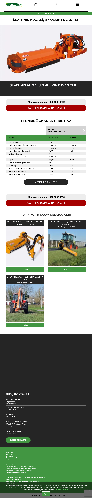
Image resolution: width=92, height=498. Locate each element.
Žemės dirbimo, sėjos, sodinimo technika (20, 467)
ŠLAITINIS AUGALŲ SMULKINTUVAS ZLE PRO (25, 279)
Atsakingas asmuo (46, 102)
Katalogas (9, 452)
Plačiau (24, 270)
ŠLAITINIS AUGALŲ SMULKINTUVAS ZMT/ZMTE (67, 224)
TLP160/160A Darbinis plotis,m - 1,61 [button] (19, 130)
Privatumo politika (61, 490)
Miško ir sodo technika (13, 479)
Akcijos (8, 460)
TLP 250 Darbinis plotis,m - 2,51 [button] (56, 130)
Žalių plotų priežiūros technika (16, 472)
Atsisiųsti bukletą (46, 182)
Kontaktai (9, 456)
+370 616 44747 (11, 416)
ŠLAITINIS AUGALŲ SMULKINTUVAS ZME (25, 223)
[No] (89, 490)
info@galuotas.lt (10, 403)
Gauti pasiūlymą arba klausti (46, 108)
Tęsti (46, 493)
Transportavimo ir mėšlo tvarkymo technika (21, 469)
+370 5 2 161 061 (11, 401)
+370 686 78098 (11, 409)
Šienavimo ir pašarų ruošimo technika (19, 471)
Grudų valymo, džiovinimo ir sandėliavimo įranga (22, 481)
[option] (46, 60)
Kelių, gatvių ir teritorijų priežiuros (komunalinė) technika (25, 477)
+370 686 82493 (11, 433)
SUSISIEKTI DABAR (18, 440)
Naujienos (9, 454)
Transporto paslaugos (13, 458)
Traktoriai (9, 465)
